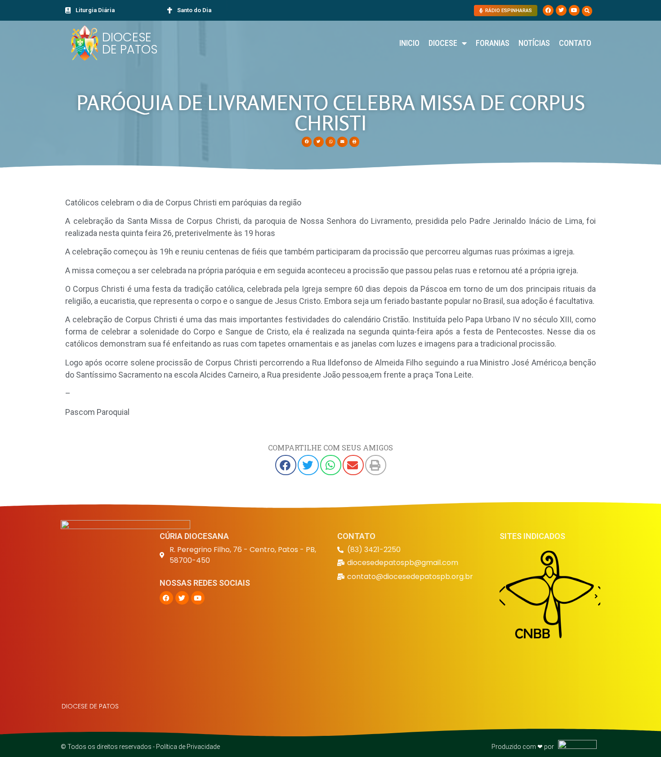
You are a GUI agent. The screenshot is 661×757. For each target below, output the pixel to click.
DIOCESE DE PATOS (129, 43)
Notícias (534, 43)
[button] (587, 11)
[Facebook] (548, 10)
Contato (575, 43)
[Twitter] (561, 10)
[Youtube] (574, 10)
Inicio (409, 43)
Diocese (443, 43)
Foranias (492, 43)
